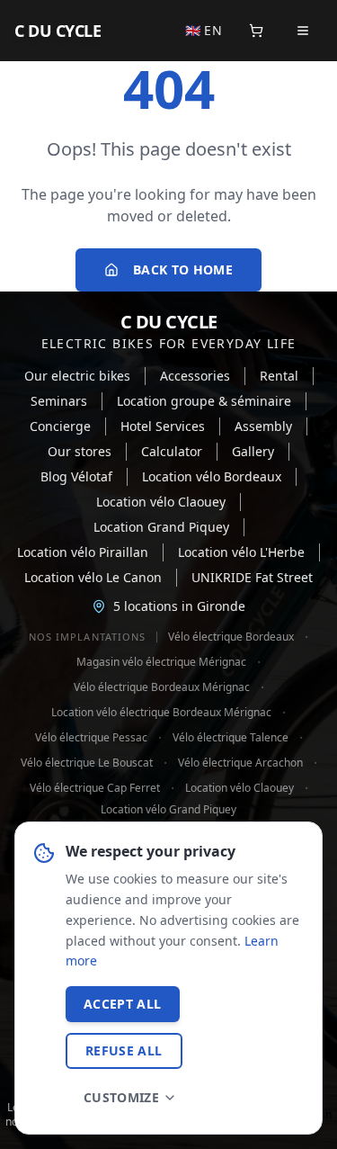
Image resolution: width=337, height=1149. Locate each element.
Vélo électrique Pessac (91, 738)
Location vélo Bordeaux (211, 476)
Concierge (60, 426)
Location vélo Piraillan (82, 552)
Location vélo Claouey (161, 501)
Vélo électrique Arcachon (240, 763)
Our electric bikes (77, 375)
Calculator (171, 451)
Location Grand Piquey (161, 526)
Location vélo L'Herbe (241, 552)
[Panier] (256, 30)
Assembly (263, 426)
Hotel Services (162, 426)
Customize (121, 1097)
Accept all (123, 1003)
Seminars (59, 400)
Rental (279, 375)
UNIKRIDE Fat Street (252, 577)
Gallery (253, 451)
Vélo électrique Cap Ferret (95, 788)
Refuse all (124, 1050)
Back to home (183, 269)
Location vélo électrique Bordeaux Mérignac (161, 712)
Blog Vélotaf (76, 476)
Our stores (79, 451)
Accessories (195, 375)
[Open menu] (303, 30)
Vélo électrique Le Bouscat (87, 763)
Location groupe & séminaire (204, 400)
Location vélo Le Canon (93, 577)
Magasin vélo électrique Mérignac (161, 662)
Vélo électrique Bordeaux (231, 637)
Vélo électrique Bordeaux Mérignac (162, 687)
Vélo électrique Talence (230, 738)
